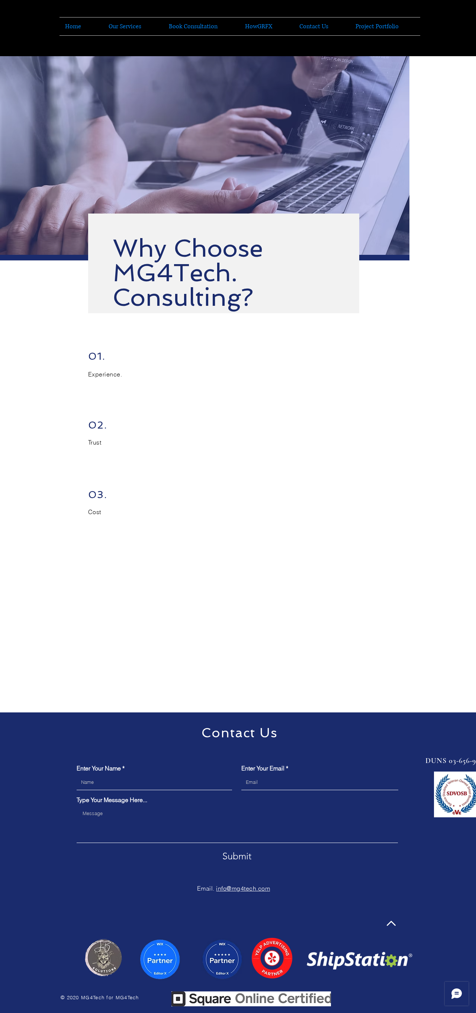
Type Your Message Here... (112, 800)
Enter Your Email (262, 768)
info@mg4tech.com (243, 888)
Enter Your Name (99, 768)
